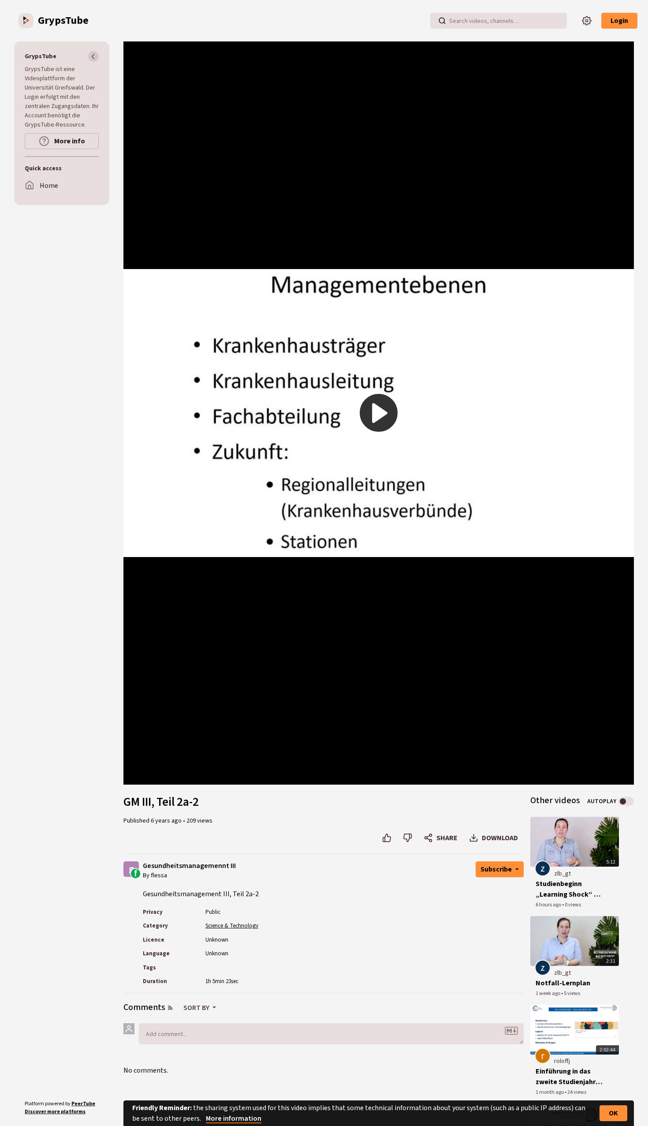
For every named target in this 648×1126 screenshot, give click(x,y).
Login (619, 21)
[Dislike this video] (407, 838)
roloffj (562, 1061)
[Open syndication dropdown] (170, 1007)
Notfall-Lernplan (563, 983)
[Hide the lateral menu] (93, 56)
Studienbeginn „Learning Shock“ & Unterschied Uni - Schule (567, 889)
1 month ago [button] (550, 1092)
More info (69, 141)
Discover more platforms (55, 1111)
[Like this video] (386, 838)
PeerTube (83, 1103)
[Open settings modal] (586, 20)
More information (233, 1118)
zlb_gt (562, 873)
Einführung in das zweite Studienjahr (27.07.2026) (566, 1076)
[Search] (442, 21)
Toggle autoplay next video (626, 801)
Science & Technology (231, 926)
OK (613, 1113)
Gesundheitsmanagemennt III (189, 866)
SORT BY (197, 1008)
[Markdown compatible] (511, 1030)
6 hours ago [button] (549, 905)
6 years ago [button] (167, 820)
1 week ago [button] (548, 993)
